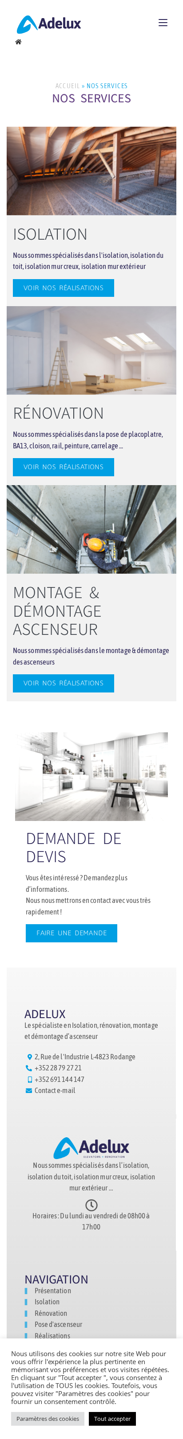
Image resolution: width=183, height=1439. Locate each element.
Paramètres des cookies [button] (47, 1419)
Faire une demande (71, 933)
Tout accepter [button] (112, 1419)
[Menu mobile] (163, 22)
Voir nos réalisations (63, 288)
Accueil (68, 85)
